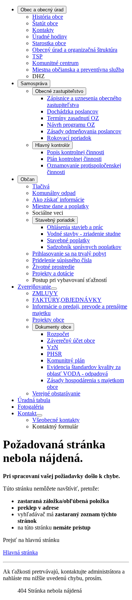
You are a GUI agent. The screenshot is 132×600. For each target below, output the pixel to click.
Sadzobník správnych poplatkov (84, 247)
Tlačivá (41, 186)
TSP (37, 56)
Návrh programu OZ (71, 125)
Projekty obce (48, 320)
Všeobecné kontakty (56, 420)
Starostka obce (49, 43)
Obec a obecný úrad (42, 9)
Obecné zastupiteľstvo (59, 91)
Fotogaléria (31, 407)
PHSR (54, 354)
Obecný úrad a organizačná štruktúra (74, 50)
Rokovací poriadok (69, 138)
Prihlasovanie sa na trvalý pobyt (69, 253)
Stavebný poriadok (55, 220)
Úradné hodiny (49, 36)
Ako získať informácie (58, 199)
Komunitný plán (66, 360)
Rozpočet (58, 334)
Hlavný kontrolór (52, 145)
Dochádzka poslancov (72, 111)
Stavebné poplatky (68, 240)
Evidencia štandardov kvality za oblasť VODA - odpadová (84, 370)
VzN (52, 347)
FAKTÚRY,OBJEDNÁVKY (67, 300)
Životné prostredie (53, 267)
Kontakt (27, 413)
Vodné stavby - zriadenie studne (84, 234)
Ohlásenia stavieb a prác (75, 227)
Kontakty (43, 30)
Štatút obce (45, 23)
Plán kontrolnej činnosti (74, 159)
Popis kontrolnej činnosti (75, 152)
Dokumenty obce (53, 327)
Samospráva (34, 83)
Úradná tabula (34, 400)
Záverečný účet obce (71, 340)
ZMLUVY (45, 293)
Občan (27, 179)
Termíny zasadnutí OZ (73, 118)
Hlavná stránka (20, 552)
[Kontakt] (39, 415)
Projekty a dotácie (53, 273)
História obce (47, 17)
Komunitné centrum (55, 63)
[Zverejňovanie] (54, 289)
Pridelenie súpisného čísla (62, 260)
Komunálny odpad (54, 193)
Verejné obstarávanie (56, 393)
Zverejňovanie (34, 286)
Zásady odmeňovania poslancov (84, 131)
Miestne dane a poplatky (60, 206)
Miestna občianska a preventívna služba (78, 69)
